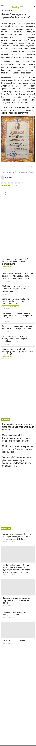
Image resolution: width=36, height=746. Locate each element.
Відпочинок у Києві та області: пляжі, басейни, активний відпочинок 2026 (15, 301)
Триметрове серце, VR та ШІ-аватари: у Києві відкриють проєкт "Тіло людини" (17, 351)
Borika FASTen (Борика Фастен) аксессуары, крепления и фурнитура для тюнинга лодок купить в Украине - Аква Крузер (17, 568)
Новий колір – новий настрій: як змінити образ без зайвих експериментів (16, 261)
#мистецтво (24, 172)
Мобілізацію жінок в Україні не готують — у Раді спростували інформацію (16, 288)
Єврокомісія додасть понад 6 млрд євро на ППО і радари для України (17, 327)
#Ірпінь (3, 172)
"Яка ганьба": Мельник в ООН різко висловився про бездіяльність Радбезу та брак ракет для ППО (17, 275)
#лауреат (17, 172)
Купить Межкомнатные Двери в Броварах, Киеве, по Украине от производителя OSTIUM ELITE (17, 536)
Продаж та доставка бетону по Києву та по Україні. (16, 613)
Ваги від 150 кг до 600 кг (14, 640)
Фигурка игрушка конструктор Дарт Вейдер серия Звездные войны (16, 600)
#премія (31, 172)
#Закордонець (10, 172)
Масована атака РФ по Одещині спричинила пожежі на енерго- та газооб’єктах (17, 315)
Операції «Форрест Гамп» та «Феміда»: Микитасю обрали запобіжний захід (14, 338)
